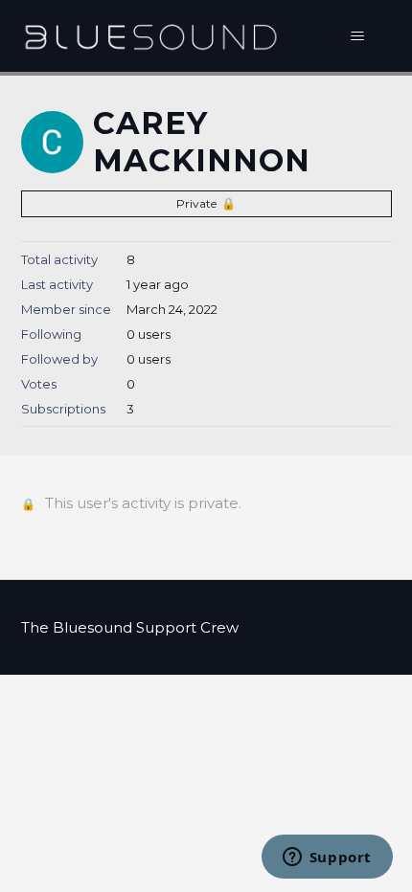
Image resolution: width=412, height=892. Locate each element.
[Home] (151, 36)
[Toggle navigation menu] (358, 36)
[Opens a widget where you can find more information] (327, 858)
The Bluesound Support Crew (130, 627)
